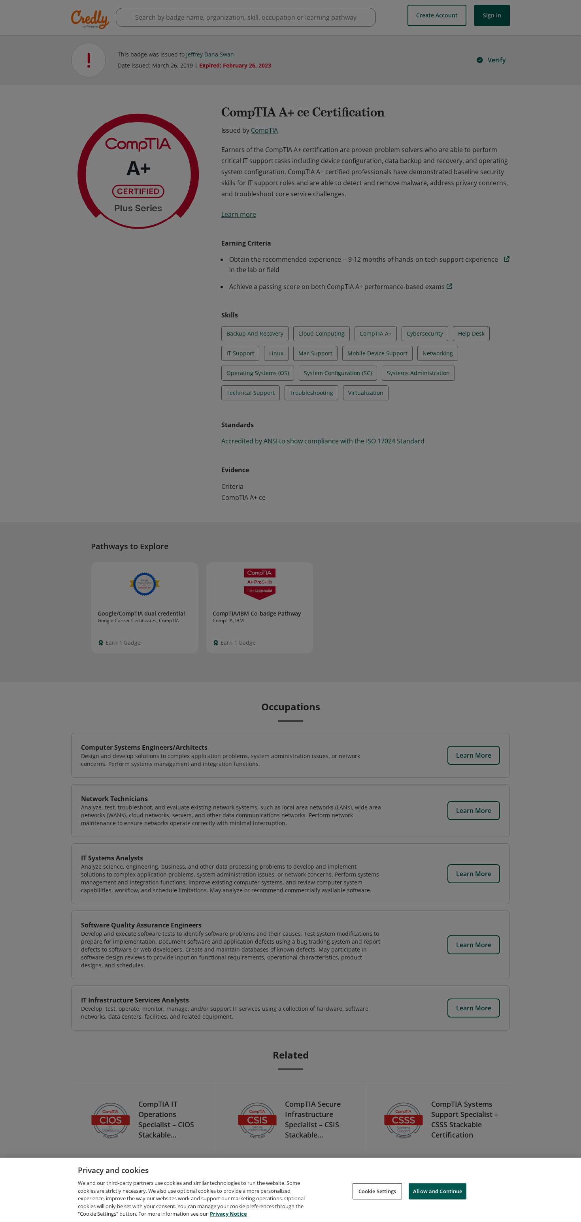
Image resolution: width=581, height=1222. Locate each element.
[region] (290, 1190)
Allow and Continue (437, 1190)
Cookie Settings (377, 1190)
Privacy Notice (228, 1213)
